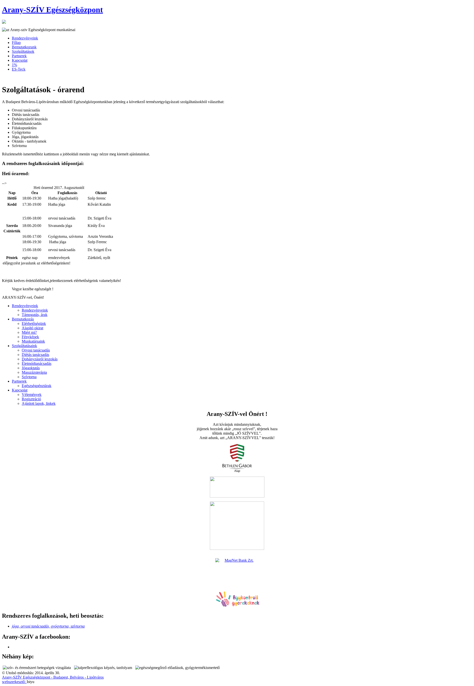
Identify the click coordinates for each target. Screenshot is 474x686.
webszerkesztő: (14, 682)
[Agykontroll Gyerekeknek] (237, 605)
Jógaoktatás (31, 368)
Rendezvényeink (25, 38)
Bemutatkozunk (24, 47)
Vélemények (31, 394)
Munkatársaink (33, 341)
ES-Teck (18, 69)
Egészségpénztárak (36, 386)
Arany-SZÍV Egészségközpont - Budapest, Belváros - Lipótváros (53, 677)
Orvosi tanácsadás (36, 350)
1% (14, 65)
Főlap (16, 42)
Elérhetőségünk (34, 323)
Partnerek (19, 56)
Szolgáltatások (23, 51)
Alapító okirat (32, 328)
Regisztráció (31, 399)
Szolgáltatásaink (24, 346)
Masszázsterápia (34, 372)
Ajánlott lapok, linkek (39, 403)
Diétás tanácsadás (35, 354)
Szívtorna (29, 377)
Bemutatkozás (23, 319)
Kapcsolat (19, 60)
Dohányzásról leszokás (40, 359)
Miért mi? (29, 332)
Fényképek (30, 337)
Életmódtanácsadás (36, 363)
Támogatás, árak (34, 315)
